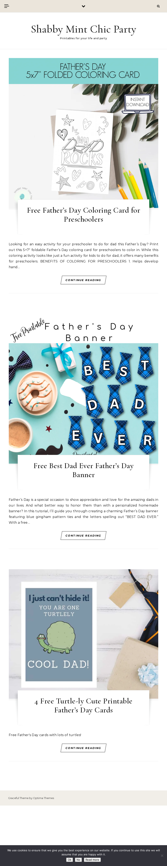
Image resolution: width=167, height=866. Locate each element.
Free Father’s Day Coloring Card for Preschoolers (83, 214)
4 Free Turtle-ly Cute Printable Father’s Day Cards (83, 705)
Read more (92, 859)
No (78, 859)
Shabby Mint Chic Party (83, 29)
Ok (69, 859)
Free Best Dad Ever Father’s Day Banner (83, 470)
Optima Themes (43, 798)
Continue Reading (83, 280)
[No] (162, 856)
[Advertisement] (83, 835)
